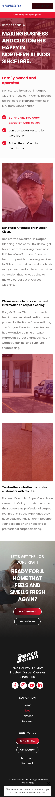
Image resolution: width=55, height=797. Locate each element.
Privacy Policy (27, 782)
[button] (28, 6)
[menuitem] (27, 705)
